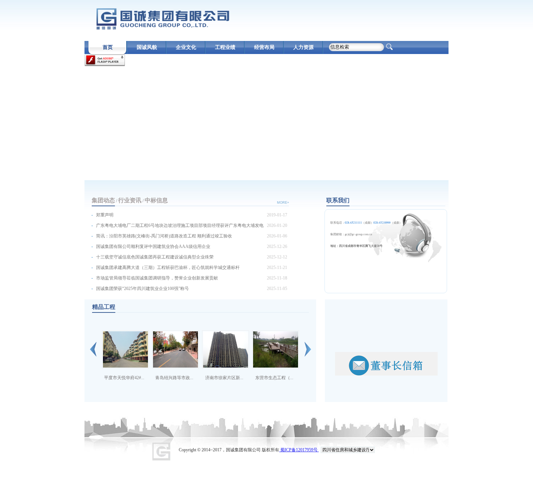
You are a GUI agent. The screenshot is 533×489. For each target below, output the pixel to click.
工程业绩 (225, 47)
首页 (108, 47)
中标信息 (156, 200)
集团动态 (103, 200)
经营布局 (264, 47)
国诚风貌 (147, 47)
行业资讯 (129, 200)
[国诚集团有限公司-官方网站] (162, 19)
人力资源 (303, 47)
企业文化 (186, 47)
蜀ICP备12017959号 (299, 449)
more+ (283, 202)
